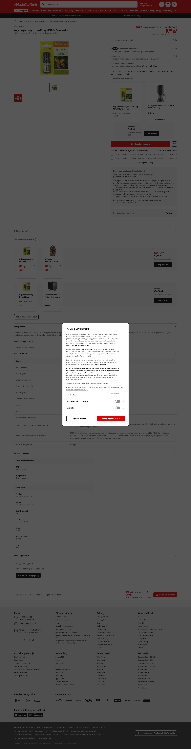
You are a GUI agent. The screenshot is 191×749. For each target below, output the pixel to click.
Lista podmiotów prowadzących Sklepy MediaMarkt (103, 387)
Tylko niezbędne (80, 418)
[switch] (117, 401)
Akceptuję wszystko (111, 418)
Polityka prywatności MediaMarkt (76, 387)
